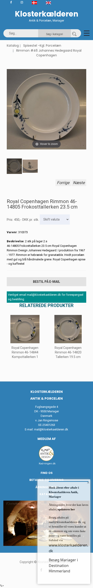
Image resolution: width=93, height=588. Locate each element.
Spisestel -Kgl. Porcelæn (42, 45)
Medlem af (46, 439)
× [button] (88, 482)
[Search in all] (74, 33)
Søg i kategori (54, 34)
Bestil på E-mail (46, 281)
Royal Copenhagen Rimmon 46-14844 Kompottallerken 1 (25, 352)
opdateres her (66, 509)
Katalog (13, 45)
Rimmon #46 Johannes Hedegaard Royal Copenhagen (48, 53)
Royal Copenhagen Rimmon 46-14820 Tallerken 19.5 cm (68, 352)
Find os (47, 473)
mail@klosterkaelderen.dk (51, 429)
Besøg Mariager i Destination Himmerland (63, 565)
